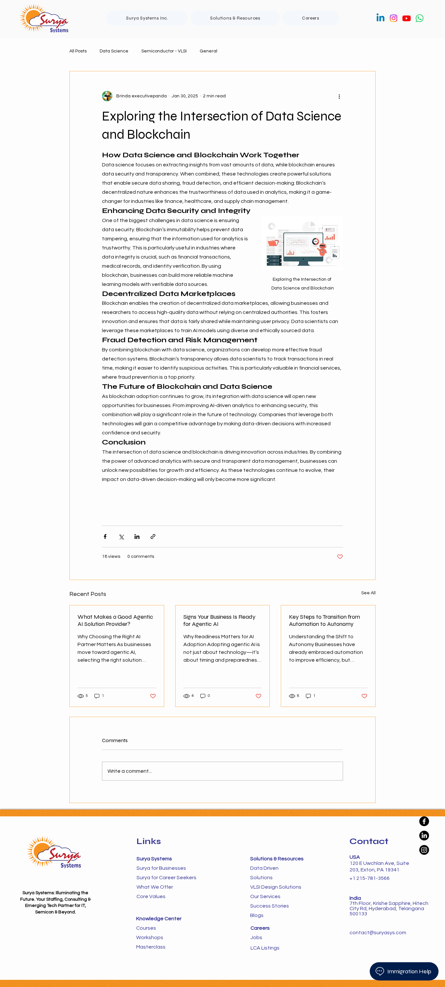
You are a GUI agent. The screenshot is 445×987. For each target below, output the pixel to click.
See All (368, 593)
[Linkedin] (380, 18)
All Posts (78, 51)
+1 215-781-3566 (370, 878)
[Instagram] (393, 18)
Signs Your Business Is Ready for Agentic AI (219, 620)
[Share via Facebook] (105, 536)
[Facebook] (424, 821)
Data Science (114, 51)
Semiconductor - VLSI (164, 51)
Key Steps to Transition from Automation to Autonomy (324, 620)
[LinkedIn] (424, 835)
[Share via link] (153, 536)
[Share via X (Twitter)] (121, 536)
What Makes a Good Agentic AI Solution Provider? (115, 620)
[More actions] (339, 96)
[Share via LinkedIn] (137, 536)
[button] (235, 18)
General (208, 51)
